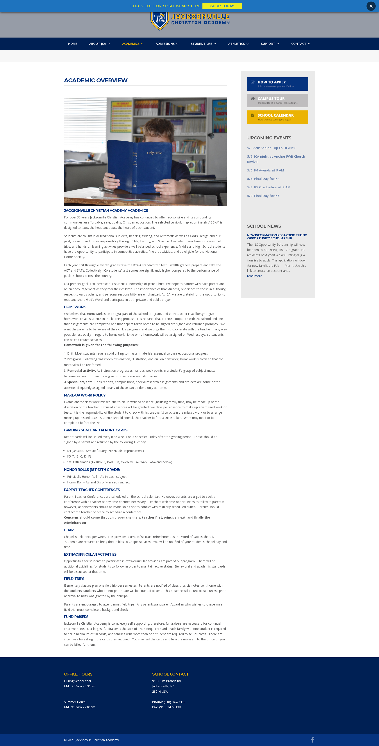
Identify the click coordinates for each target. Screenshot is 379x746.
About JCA (97, 43)
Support (268, 43)
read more (254, 276)
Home (72, 43)
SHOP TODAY (222, 6)
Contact (298, 43)
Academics (130, 43)
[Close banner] (371, 6)
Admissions (165, 43)
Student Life (201, 43)
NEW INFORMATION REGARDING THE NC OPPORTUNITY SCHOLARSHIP (277, 236)
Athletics (236, 43)
